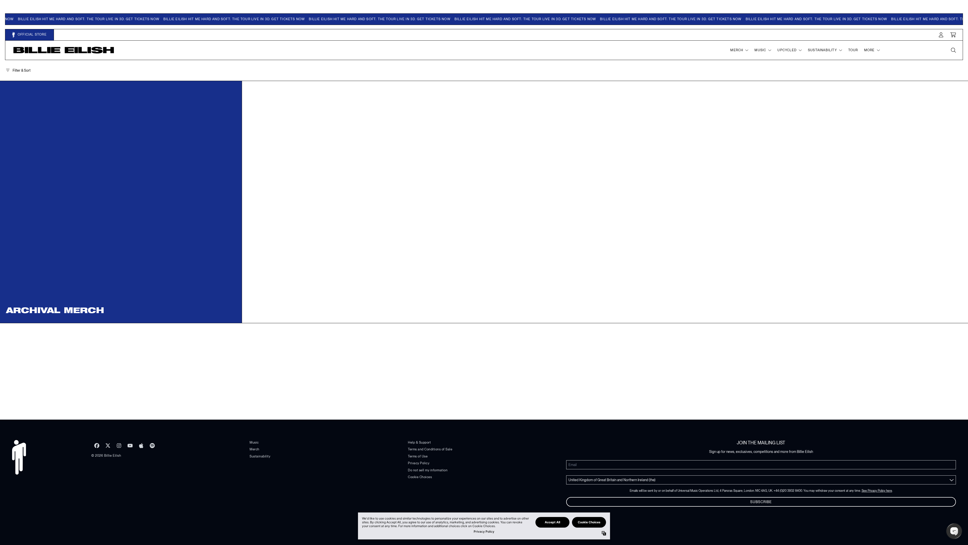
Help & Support (419, 442)
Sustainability (260, 456)
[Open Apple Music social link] (141, 445)
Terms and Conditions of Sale (430, 449)
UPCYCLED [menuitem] (787, 50)
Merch (254, 449)
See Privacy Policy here (877, 491)
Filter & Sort (22, 70)
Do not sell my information (427, 470)
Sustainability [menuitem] (822, 50)
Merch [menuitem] (736, 50)
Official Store (32, 34)
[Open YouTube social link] (130, 445)
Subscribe (761, 502)
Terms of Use (418, 456)
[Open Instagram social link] (119, 445)
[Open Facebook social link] (96, 445)
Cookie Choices (420, 477)
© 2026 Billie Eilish (106, 455)
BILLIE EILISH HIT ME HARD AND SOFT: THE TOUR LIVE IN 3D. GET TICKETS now (75, 19)
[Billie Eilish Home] (63, 50)
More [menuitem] (869, 50)
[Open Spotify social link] (152, 445)
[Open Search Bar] (953, 50)
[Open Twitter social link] (107, 445)
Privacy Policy (418, 463)
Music (254, 442)
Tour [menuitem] (853, 50)
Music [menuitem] (760, 50)
